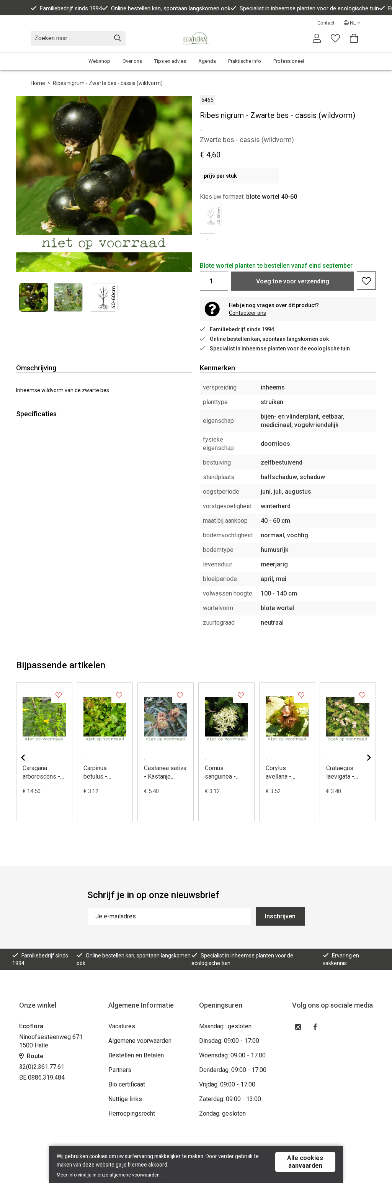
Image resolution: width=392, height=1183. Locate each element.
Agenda (207, 61)
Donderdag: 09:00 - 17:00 (232, 1069)
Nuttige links (125, 1099)
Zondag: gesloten (222, 1113)
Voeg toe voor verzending (292, 281)
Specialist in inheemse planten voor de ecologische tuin (309, 8)
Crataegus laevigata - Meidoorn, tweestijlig (340, 772)
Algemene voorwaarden (140, 1040)
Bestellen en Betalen (136, 1055)
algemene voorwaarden (134, 1175)
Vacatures (121, 1026)
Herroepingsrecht (131, 1113)
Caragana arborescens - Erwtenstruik (41, 772)
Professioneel (288, 61)
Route (34, 1056)
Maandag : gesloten (225, 1026)
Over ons (132, 61)
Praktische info (244, 61)
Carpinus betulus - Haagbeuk (96, 772)
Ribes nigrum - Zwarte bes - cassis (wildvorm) (108, 83)
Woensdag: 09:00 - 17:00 (232, 1055)
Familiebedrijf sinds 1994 (71, 8)
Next (179, 184)
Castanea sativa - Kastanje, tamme (165, 772)
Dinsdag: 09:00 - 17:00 (229, 1040)
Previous (29, 757)
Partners (119, 1069)
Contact (326, 23)
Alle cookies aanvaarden (305, 1161)
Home (38, 83)
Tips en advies (170, 61)
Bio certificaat (126, 1084)
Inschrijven (280, 916)
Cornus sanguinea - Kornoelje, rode (225, 772)
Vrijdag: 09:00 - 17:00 (227, 1084)
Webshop (99, 61)
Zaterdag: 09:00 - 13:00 (230, 1099)
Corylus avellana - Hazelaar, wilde (286, 772)
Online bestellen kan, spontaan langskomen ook (170, 8)
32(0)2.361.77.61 (41, 1066)
